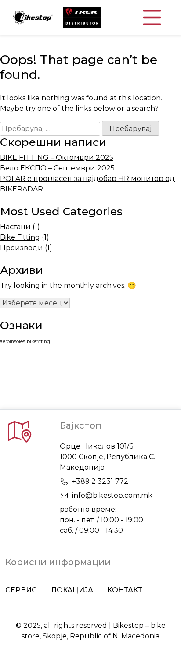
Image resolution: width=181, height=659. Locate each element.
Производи (21, 248)
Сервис (21, 590)
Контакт (124, 590)
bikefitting (38, 341)
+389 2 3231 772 (100, 481)
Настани (15, 227)
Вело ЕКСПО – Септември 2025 (57, 168)
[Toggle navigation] (152, 18)
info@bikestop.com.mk (112, 495)
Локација (72, 590)
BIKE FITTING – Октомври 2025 (56, 157)
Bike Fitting (20, 237)
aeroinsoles (12, 341)
